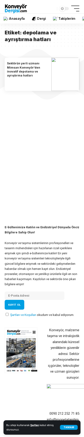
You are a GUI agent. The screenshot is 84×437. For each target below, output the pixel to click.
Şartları (34, 425)
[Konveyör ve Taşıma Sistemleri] (16, 8)
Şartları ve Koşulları (23, 315)
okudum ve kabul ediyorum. (42, 315)
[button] (69, 427)
